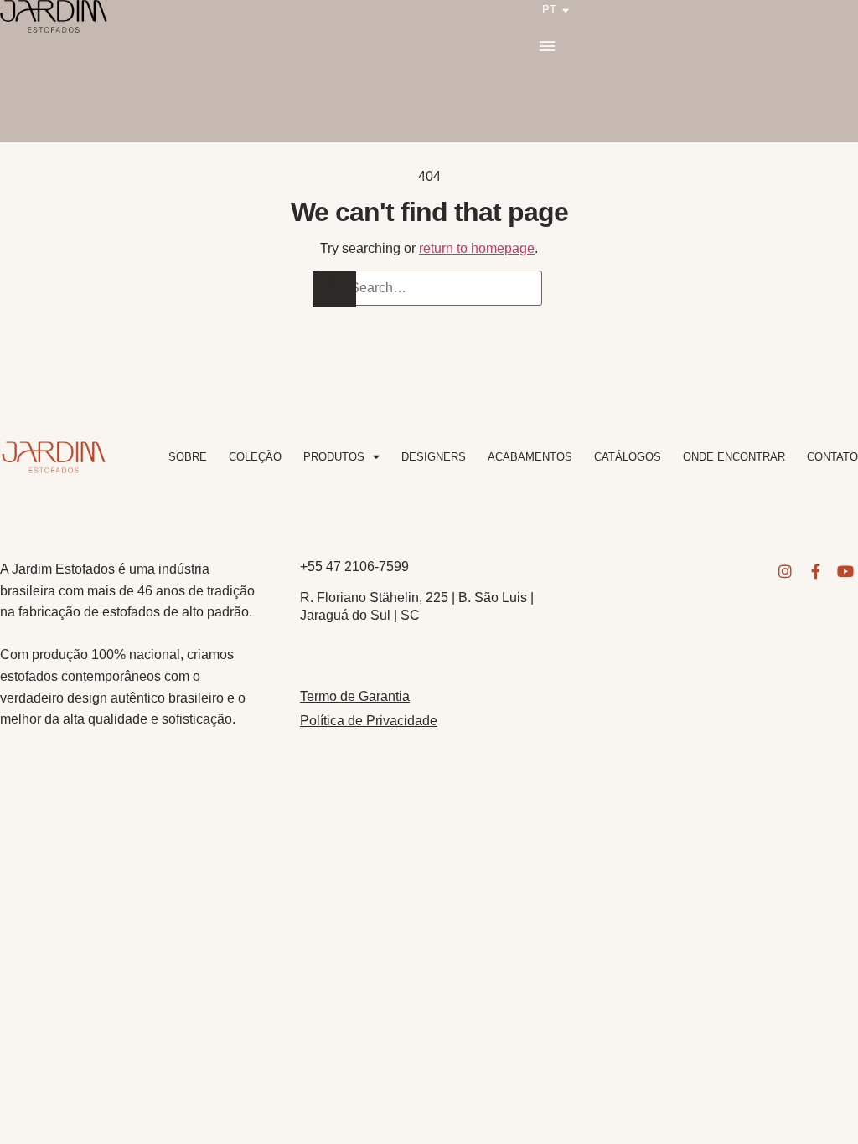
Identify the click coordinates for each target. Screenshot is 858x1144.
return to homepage (477, 248)
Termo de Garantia (355, 696)
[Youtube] (845, 571)
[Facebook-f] (815, 571)
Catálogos (627, 457)
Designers (433, 457)
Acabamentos (530, 457)
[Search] (334, 289)
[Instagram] (785, 571)
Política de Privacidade (368, 721)
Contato (832, 457)
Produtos (333, 457)
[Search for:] (429, 288)
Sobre (187, 457)
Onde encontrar (734, 457)
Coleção (255, 457)
